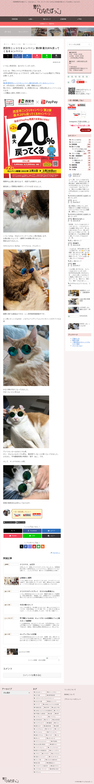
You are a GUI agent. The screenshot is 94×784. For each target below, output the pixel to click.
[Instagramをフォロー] (30, 546)
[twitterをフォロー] (69, 77)
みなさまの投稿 (86, 130)
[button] (56, 56)
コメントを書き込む (32, 675)
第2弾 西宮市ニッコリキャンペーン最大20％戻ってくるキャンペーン (28, 83)
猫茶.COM (75, 340)
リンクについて (70, 689)
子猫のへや (76, 338)
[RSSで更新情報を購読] (43, 546)
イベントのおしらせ (10, 522)
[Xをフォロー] (21, 546)
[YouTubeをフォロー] (34, 546)
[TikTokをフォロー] (80, 77)
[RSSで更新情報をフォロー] (69, 83)
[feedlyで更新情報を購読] (38, 546)
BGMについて (69, 694)
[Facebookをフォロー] (26, 546)
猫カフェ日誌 (21, 522)
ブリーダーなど (77, 345)
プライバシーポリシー (72, 699)
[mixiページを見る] (84, 77)
